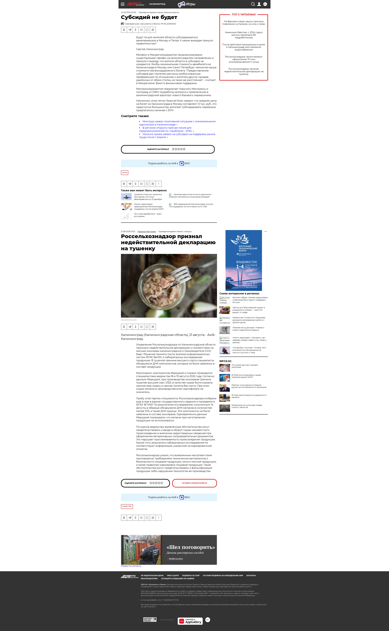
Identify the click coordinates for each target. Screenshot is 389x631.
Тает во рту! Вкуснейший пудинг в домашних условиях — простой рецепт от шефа (248, 310)
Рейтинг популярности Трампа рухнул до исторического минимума (249, 386)
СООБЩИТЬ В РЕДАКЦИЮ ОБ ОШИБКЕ (177, 579)
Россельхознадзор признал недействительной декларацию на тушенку (243, 71)
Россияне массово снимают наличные (245, 366)
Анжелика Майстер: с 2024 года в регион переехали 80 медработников (244, 35)
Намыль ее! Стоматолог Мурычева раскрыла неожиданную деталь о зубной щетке (248, 320)
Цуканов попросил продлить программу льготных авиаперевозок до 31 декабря (148, 196)
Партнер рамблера (167, 620)
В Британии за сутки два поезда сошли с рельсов (247, 406)
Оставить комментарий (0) (194, 483)
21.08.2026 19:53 (128, 231)
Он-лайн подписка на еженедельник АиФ (223, 576)
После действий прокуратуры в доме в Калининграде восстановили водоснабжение (243, 47)
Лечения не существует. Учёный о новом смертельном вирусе (248, 328)
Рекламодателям (149, 579)
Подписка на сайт (191, 576)
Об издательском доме (152, 576)
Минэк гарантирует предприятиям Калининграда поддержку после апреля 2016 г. (149, 206)
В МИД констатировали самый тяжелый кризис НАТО (246, 376)
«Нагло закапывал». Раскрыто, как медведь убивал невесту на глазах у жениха (249, 340)
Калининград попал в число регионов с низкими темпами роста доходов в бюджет (190, 195)
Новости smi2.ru (131, 566)
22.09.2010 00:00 (128, 12)
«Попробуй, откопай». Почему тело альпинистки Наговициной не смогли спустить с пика (249, 350)
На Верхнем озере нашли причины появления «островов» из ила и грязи (243, 22)
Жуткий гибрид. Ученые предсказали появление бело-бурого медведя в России (250, 299)
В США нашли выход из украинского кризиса (249, 396)
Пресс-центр (173, 576)
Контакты (251, 576)
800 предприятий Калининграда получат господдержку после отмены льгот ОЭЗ (191, 205)
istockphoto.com (129, 319)
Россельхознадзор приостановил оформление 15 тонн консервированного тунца (243, 59)
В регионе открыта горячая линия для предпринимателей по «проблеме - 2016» (165, 129)
